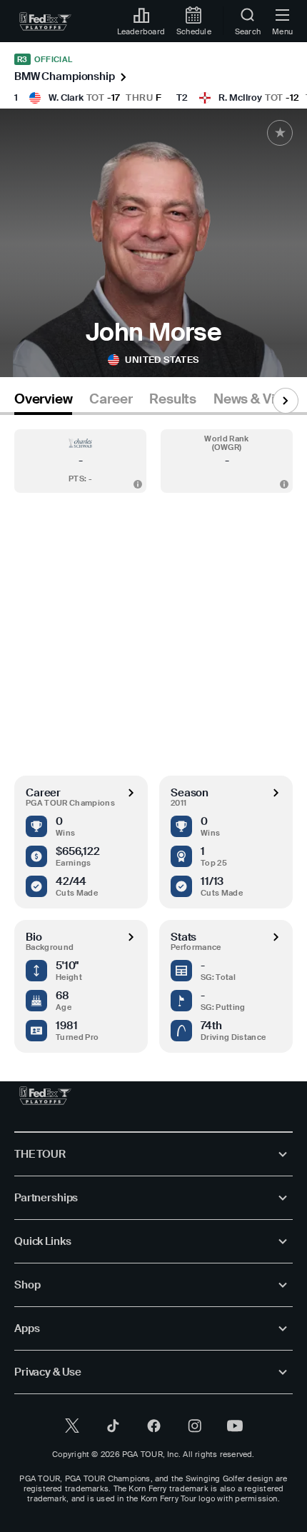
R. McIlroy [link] (240, 97)
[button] (80, 461)
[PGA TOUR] (45, 1095)
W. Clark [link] (66, 97)
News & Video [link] (255, 399)
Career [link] (110, 399)
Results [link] (172, 399)
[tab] (43, 402)
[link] (45, 21)
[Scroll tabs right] (285, 401)
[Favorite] (280, 133)
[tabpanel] (153, 734)
